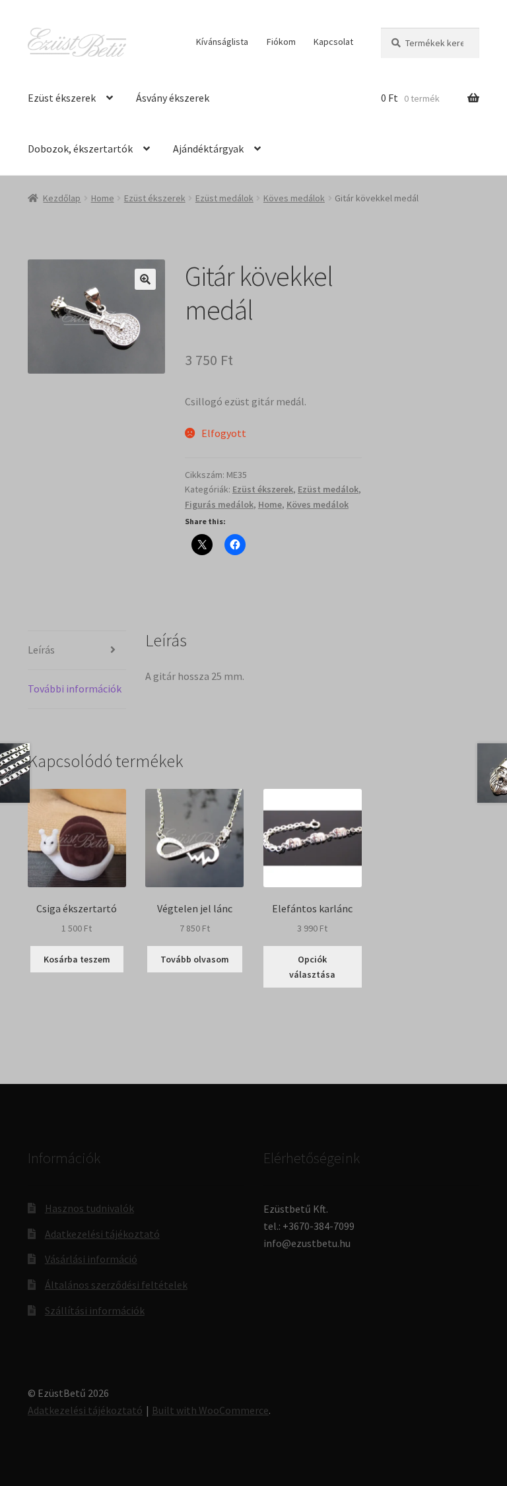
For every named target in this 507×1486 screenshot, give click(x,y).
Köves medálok (294, 198)
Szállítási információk (95, 1310)
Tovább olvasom (194, 959)
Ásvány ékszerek (172, 97)
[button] (145, 279)
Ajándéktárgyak (208, 148)
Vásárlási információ (91, 1259)
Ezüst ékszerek (62, 97)
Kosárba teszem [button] (77, 959)
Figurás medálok (219, 504)
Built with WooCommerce (210, 1410)
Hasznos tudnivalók (89, 1208)
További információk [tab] (74, 688)
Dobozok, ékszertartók (80, 148)
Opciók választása (312, 966)
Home (102, 198)
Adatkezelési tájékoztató (102, 1233)
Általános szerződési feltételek (116, 1284)
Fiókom (281, 42)
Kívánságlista (222, 42)
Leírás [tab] (41, 649)
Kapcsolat (333, 42)
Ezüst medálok (224, 198)
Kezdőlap (62, 198)
